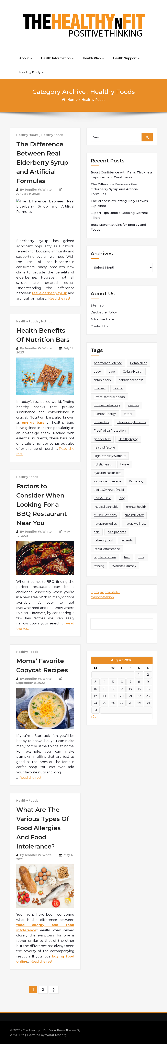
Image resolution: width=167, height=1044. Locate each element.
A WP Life (17, 1035)
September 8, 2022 (30, 683)
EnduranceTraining (107, 405)
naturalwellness (135, 523)
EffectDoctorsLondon (109, 397)
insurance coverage (107, 481)
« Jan (95, 717)
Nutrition (48, 321)
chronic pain (102, 380)
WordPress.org (56, 1035)
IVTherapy (136, 481)
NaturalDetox (134, 515)
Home (72, 100)
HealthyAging (128, 439)
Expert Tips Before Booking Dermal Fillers (119, 215)
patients (127, 540)
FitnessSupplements (131, 422)
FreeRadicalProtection (110, 430)
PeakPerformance (107, 549)
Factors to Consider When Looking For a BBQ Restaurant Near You (41, 504)
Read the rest (59, 298)
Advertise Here (102, 319)
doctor (118, 388)
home (124, 464)
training (99, 566)
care (112, 371)
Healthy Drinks (27, 135)
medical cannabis (106, 507)
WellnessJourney (124, 566)
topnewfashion (102, 597)
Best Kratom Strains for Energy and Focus (118, 227)
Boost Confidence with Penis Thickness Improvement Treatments (122, 174)
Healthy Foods (52, 135)
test (127, 557)
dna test (99, 388)
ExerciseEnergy (105, 414)
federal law (101, 422)
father (128, 414)
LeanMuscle (102, 498)
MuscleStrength (105, 515)
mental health (136, 507)
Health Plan (92, 58)
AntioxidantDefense (108, 363)
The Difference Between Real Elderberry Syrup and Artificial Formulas (42, 162)
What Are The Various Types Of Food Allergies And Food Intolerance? (42, 828)
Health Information (56, 58)
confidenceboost (131, 380)
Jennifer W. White (38, 189)
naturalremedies (105, 523)
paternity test (103, 540)
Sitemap (97, 305)
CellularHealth (133, 371)
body (97, 371)
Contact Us (99, 326)
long (122, 498)
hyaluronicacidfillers (107, 473)
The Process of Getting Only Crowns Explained (119, 203)
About (24, 58)
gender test (102, 439)
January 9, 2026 (28, 193)
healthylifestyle (104, 447)
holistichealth (103, 464)
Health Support (125, 58)
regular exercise (105, 557)
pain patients (117, 532)
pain (97, 532)
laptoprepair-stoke (105, 592)
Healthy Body (30, 72)
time (141, 557)
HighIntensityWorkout (110, 456)
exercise (133, 405)
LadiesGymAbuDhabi (109, 490)
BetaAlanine (138, 363)
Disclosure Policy (104, 312)
